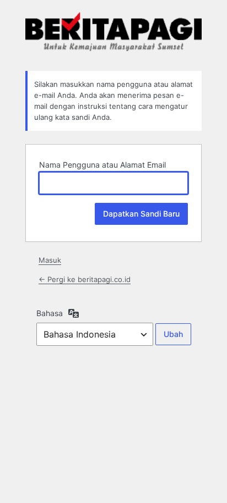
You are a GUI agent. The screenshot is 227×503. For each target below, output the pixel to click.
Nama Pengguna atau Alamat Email (102, 164)
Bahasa (49, 313)
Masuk (50, 260)
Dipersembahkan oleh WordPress (113, 35)
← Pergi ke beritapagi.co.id (85, 279)
